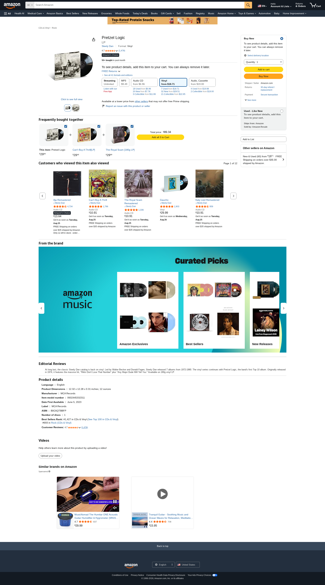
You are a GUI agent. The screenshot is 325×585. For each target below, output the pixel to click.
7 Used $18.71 (170, 89)
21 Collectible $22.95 (173, 94)
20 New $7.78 (141, 91)
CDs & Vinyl (44, 28)
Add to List (248, 139)
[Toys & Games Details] (255, 13)
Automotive (265, 13)
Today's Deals (140, 13)
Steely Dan (107, 46)
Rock (54, 28)
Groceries (106, 13)
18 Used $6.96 (142, 89)
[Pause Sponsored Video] (115, 502)
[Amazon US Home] (131, 566)
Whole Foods (122, 13)
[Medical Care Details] (43, 13)
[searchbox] (139, 5)
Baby (276, 13)
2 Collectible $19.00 (202, 91)
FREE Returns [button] (110, 71)
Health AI (19, 13)
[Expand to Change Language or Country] (266, 6)
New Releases (90, 13)
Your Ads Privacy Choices (199, 575)
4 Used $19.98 (200, 89)
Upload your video (50, 455)
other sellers (141, 101)
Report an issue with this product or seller (128, 106)
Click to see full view (71, 99)
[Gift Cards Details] (173, 13)
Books (154, 13)
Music (211, 13)
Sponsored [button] (43, 471)
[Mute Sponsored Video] (115, 508)
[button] (7, 13)
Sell (178, 13)
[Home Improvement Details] (305, 13)
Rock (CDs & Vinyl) (61, 422)
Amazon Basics (55, 13)
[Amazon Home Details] (235, 13)
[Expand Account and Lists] (290, 6)
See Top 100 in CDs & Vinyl (102, 419)
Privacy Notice (137, 575)
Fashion (188, 13)
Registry (200, 13)
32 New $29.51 (170, 91)
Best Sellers (72, 13)
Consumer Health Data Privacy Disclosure (165, 575)
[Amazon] (12, 5)
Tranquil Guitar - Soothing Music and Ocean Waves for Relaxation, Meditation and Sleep (170, 516)
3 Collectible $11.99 (144, 94)
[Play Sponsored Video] (162, 494)
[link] (87, 135)
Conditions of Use (120, 575)
